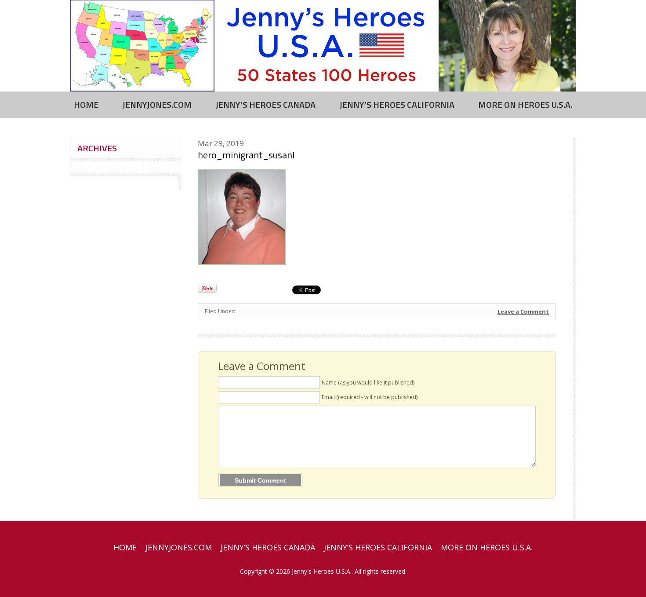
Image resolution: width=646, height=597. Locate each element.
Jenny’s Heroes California (396, 104)
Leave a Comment (523, 311)
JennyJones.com (157, 104)
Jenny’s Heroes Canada (265, 104)
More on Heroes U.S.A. (525, 104)
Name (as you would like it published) (368, 382)
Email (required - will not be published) (369, 397)
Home (86, 104)
